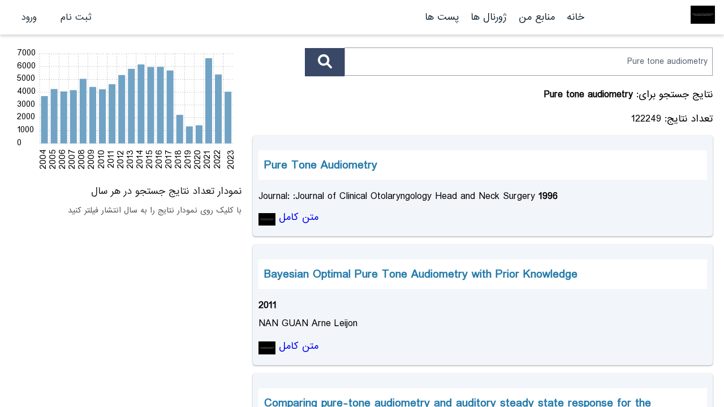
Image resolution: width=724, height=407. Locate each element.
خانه (575, 17)
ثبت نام (76, 17)
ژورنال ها (489, 17)
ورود (29, 17)
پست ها (442, 17)
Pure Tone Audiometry (320, 165)
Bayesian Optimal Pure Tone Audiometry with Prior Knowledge (421, 274)
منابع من (535, 17)
